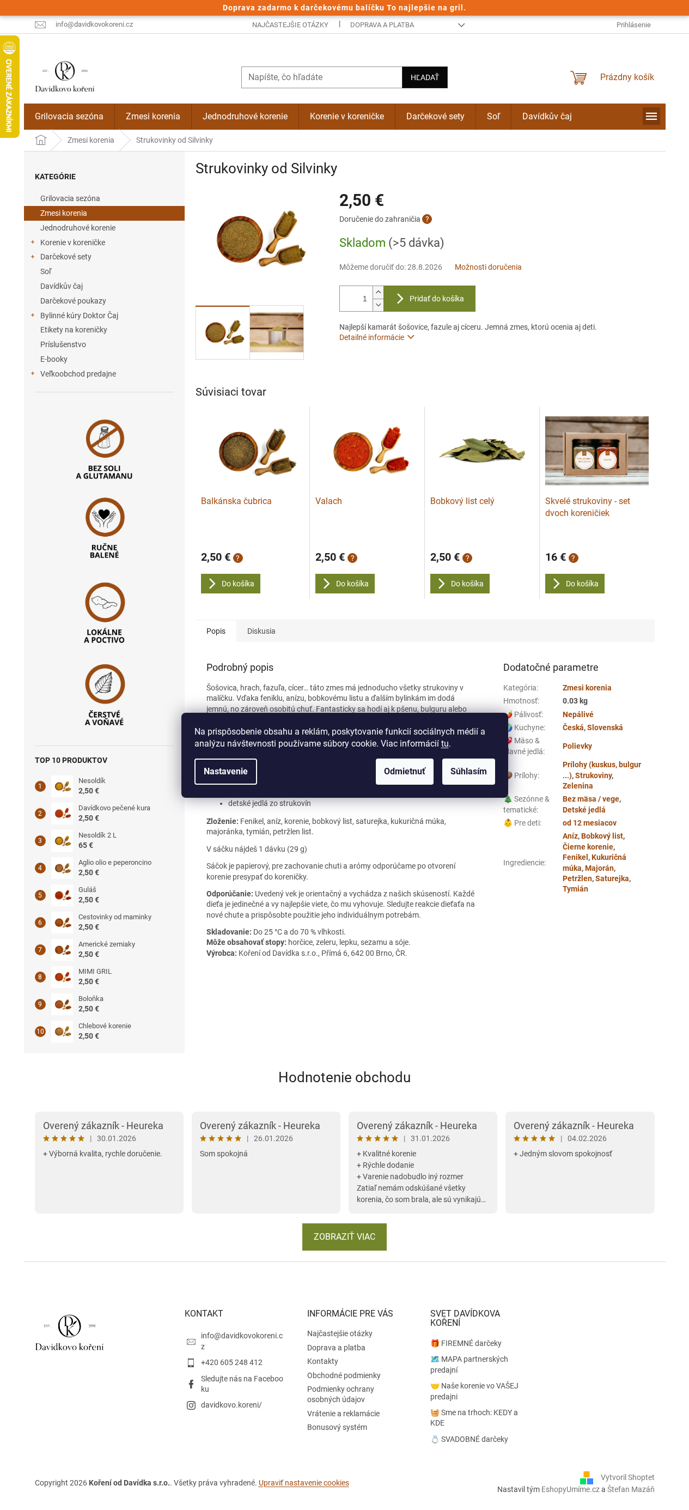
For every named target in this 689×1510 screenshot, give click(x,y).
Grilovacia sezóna (70, 198)
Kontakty (322, 1361)
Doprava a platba (382, 25)
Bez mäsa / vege (591, 799)
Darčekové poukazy (73, 300)
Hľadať (425, 77)
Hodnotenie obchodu (344, 1077)
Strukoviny (593, 775)
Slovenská (605, 727)
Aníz (570, 836)
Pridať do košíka (437, 298)
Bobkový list (602, 836)
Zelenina (578, 785)
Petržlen (577, 878)
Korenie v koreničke (72, 242)
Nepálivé (578, 714)
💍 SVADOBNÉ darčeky (469, 1439)
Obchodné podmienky (344, 1375)
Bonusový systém (337, 1427)
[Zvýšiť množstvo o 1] (378, 292)
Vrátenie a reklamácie (343, 1413)
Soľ (45, 271)
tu (445, 743)
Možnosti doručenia (488, 267)
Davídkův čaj (61, 286)
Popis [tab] (215, 631)
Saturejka (612, 878)
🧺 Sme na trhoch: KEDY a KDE (474, 1417)
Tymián (575, 888)
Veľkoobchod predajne (78, 373)
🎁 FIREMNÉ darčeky (466, 1343)
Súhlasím (468, 771)
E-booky (54, 359)
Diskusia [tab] (261, 631)
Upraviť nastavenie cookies (304, 1482)
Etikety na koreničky (73, 329)
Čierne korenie (588, 846)
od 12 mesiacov (590, 822)
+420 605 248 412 (232, 1362)
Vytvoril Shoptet (628, 1476)
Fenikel (575, 857)
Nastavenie (226, 771)
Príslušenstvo (63, 344)
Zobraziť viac (344, 1237)
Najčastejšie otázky (290, 25)
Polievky (577, 746)
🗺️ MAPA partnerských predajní (469, 1364)
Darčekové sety (66, 256)
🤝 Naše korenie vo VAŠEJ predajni (474, 1390)
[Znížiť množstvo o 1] (378, 305)
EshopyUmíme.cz (570, 1489)
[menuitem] (69, 117)
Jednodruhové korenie (77, 227)
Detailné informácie (371, 337)
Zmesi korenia (63, 213)
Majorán (599, 868)
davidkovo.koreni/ (231, 1404)
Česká (573, 727)
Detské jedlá (584, 809)
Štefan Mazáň (631, 1489)
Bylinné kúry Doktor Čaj (79, 315)
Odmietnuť (404, 771)
